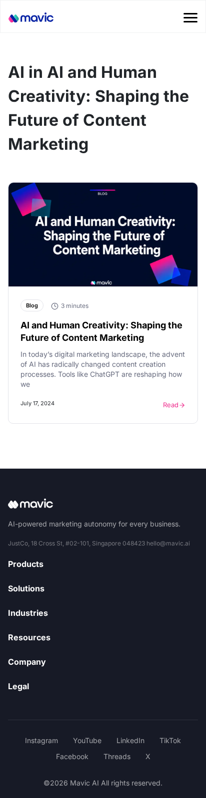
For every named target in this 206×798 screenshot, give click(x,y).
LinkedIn (130, 740)
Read (170, 405)
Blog (32, 305)
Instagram (41, 740)
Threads (117, 756)
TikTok (170, 740)
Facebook (72, 756)
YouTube (87, 740)
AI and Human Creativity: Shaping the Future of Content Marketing (101, 331)
